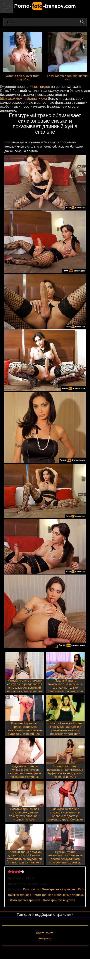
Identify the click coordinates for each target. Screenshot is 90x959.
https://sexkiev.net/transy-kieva (23, 98)
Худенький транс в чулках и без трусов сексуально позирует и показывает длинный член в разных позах (24, 773)
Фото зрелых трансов (25, 900)
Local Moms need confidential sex (67, 77)
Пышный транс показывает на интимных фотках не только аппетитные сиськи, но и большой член (65, 687)
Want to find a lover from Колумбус (23, 77)
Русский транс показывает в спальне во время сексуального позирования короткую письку (65, 859)
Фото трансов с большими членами (59, 894)
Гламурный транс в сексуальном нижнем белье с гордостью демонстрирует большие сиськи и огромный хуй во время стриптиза (65, 817)
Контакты (45, 938)
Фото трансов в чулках (59, 900)
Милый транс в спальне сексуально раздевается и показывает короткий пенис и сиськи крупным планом (24, 687)
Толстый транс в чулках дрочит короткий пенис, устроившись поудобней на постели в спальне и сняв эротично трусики (24, 859)
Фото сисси (31, 889)
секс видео (41, 87)
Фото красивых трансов (58, 889)
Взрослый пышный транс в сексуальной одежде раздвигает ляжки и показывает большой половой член (65, 730)
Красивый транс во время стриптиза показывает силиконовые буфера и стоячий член (25, 728)
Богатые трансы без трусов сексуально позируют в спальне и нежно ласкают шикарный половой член (24, 816)
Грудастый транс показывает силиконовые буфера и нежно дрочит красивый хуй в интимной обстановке (65, 773)
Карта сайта (45, 933)
